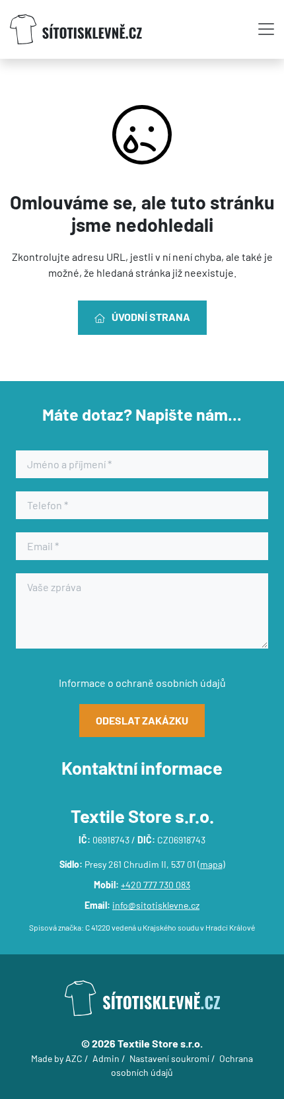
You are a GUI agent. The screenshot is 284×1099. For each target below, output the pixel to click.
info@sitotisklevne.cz (155, 905)
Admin (106, 1058)
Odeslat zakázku (142, 720)
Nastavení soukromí (169, 1058)
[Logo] (76, 29)
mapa (211, 864)
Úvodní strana (151, 316)
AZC (74, 1058)
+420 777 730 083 (155, 884)
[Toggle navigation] (266, 29)
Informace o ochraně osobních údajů (142, 682)
